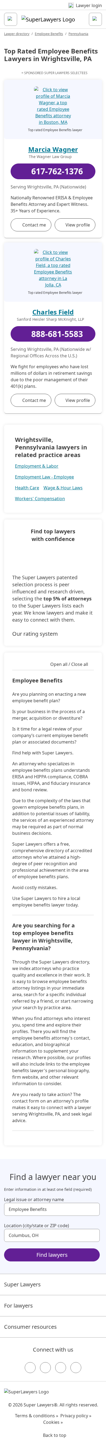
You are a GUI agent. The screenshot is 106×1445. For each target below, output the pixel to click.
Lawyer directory (16, 34)
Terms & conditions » (36, 1416)
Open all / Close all (69, 664)
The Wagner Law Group (50, 156)
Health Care (27, 488)
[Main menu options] (10, 19)
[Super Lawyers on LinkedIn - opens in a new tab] (75, 1367)
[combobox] (52, 1209)
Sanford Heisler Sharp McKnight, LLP (50, 319)
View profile (78, 225)
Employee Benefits (49, 34)
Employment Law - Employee (44, 477)
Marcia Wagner (53, 149)
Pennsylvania (78, 34)
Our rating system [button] (35, 633)
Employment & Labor (36, 466)
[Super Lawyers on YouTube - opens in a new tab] (60, 1367)
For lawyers (18, 1305)
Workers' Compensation (40, 499)
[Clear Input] (93, 1209)
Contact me (34, 225)
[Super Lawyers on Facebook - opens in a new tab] (30, 1367)
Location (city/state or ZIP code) (36, 1226)
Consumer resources (30, 1326)
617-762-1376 (57, 171)
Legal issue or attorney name (34, 1199)
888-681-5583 (57, 333)
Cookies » (53, 1422)
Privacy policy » (75, 1416)
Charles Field (53, 311)
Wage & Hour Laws (63, 488)
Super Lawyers (22, 1284)
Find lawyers (52, 1254)
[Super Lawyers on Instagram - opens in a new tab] (45, 1367)
